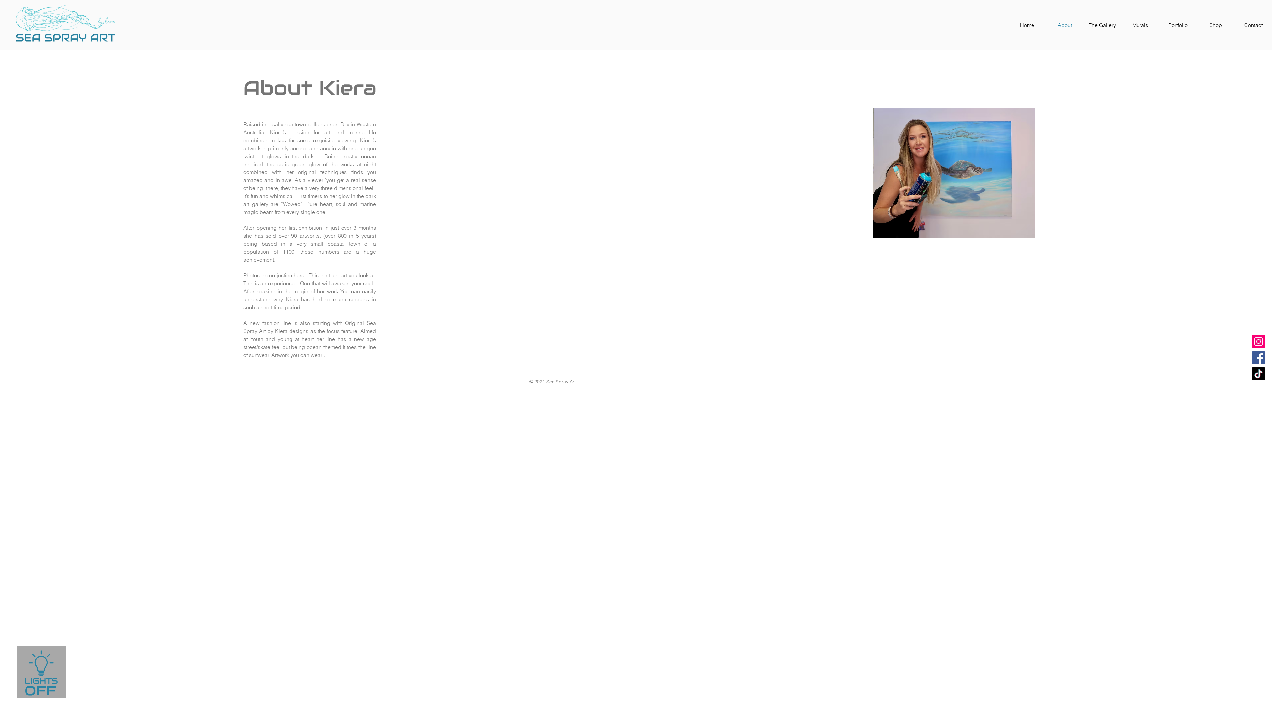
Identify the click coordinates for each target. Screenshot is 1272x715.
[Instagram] (1258, 341)
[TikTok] (1258, 373)
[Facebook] (1258, 357)
